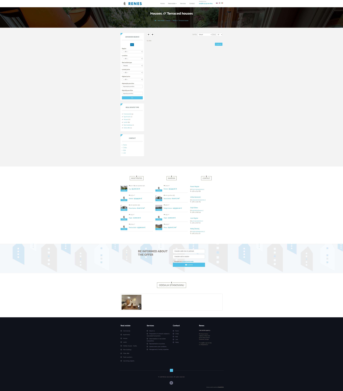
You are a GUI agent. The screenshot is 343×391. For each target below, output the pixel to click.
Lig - (134, 189)
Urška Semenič (195, 197)
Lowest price (126, 69)
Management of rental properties (159, 349)
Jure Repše (194, 218)
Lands (125, 122)
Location (124, 55)
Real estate (172, 3)
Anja (124, 150)
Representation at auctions (157, 343)
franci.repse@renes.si (198, 189)
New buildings (128, 125)
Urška (125, 147)
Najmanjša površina (128, 83)
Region (124, 48)
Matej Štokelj (194, 229)
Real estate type (127, 62)
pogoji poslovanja (187, 261)
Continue (218, 44)
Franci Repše (194, 186)
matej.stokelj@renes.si (198, 231)
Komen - (135, 198)
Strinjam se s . (184, 261)
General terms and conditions (157, 346)
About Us (152, 331)
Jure (124, 153)
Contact (192, 3)
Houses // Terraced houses (180, 20)
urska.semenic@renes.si (199, 200)
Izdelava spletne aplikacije (212, 387)
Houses (168, 20)
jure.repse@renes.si (197, 221)
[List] (152, 34)
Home (162, 3)
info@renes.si (204, 344)
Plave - (170, 227)
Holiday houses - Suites (130, 346)
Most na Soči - (137, 227)
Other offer (127, 128)
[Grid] (148, 34)
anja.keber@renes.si (197, 210)
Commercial (127, 114)
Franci (125, 145)
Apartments (127, 116)
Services (183, 3)
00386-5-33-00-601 (205, 3)
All (132, 44)
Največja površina (127, 90)
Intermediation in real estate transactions (156, 340)
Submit (190, 265)
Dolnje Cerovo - (173, 208)
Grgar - (135, 218)
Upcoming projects (128, 361)
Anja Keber (194, 207)
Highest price (126, 76)
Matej (177, 342)
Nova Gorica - (137, 208)
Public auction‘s (127, 357)
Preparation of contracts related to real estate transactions (158, 335)
